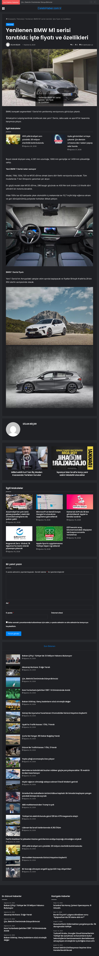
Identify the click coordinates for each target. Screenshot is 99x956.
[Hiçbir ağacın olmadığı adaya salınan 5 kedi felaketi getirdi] (13, 785)
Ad (8, 603)
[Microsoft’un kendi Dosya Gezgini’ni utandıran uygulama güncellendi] (49, 501)
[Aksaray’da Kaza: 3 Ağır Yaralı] (13, 671)
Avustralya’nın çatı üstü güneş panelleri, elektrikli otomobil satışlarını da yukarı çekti (18, 515)
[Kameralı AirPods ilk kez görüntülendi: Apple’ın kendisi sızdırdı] (80, 501)
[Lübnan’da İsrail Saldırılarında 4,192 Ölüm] (13, 831)
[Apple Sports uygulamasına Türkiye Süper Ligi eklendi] (49, 533)
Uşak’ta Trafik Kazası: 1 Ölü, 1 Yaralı (38, 724)
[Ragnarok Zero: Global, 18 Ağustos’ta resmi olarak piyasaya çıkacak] (19, 533)
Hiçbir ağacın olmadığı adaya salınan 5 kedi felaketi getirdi (50, 782)
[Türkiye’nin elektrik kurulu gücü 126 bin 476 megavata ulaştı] (13, 820)
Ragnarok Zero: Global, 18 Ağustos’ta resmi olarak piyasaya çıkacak (18, 546)
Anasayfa (11, 19)
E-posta (10, 613)
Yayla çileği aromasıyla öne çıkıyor (38, 759)
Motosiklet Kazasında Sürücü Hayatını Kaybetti (44, 857)
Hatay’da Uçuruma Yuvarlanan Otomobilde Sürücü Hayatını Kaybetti (54, 713)
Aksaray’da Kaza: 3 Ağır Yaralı (36, 667)
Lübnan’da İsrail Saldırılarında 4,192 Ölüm (41, 827)
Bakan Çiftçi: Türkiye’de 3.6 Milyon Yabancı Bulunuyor (47, 655)
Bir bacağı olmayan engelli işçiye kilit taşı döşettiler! (46, 869)
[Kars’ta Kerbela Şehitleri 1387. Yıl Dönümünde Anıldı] (13, 693)
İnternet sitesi (57, 613)
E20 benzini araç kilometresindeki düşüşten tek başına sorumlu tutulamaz (79, 531)
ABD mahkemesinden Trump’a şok (38, 804)
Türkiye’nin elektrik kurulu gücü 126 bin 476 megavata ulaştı (50, 816)
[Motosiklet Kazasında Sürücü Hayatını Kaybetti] (13, 861)
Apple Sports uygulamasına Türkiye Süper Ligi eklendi (49, 544)
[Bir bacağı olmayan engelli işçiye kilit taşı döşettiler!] (13, 872)
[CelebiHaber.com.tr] (49, 8)
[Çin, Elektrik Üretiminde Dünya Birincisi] (13, 682)
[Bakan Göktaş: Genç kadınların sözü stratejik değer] (13, 705)
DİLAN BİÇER (15, 45)
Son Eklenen (49, 646)
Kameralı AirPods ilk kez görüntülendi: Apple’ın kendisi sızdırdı (78, 514)
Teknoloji (20, 19)
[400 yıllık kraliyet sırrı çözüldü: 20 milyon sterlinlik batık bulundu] (13, 139)
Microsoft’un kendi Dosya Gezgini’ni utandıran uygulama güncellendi (48, 514)
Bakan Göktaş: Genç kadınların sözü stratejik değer (46, 701)
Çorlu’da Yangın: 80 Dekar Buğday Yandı (41, 736)
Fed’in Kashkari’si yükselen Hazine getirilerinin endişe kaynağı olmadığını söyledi (43, 839)
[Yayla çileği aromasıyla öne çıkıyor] (13, 762)
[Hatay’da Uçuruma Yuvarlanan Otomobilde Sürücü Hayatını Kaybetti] (13, 716)
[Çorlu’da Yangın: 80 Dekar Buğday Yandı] (13, 739)
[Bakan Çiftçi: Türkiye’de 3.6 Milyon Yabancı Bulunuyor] (13, 659)
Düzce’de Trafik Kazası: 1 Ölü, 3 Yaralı (39, 747)
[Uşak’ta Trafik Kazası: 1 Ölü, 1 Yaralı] (13, 728)
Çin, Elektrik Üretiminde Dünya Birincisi (36, 2)
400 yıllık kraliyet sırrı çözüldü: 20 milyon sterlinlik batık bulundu (33, 139)
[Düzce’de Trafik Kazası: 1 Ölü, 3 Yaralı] (13, 751)
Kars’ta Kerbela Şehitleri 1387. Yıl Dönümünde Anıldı (46, 690)
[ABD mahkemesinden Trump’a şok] (13, 808)
